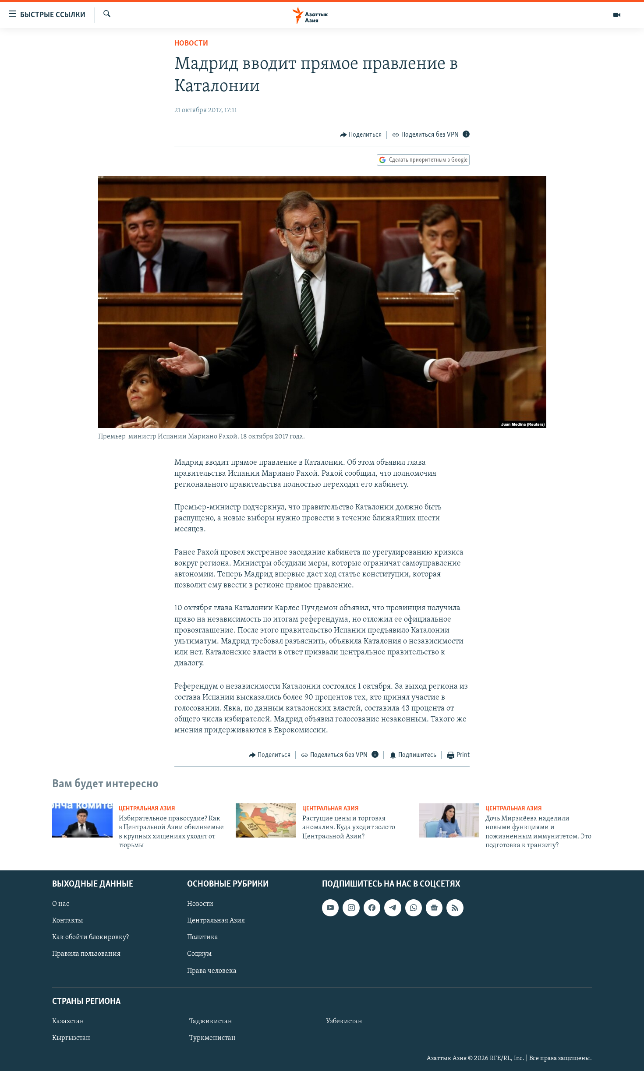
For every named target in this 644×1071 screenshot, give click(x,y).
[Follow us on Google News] (434, 907)
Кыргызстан (71, 1038)
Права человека (212, 970)
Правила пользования (86, 954)
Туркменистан (212, 1038)
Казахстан (68, 1021)
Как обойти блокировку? (90, 937)
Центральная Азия (147, 809)
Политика (202, 937)
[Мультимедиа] (617, 15)
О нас (60, 904)
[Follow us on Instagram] (351, 907)
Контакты (67, 920)
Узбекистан (344, 1021)
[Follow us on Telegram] (392, 907)
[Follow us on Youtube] (330, 907)
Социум (199, 954)
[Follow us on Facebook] (372, 907)
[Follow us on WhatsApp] (413, 907)
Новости (191, 44)
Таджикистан (210, 1021)
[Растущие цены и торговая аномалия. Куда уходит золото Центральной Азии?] (266, 820)
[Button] (361, 135)
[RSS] (454, 907)
